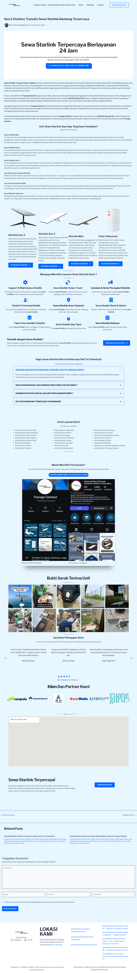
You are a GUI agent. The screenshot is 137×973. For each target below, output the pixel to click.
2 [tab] (58, 714)
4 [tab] (62, 714)
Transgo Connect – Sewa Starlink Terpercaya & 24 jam (54, 5)
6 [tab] (66, 714)
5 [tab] (64, 714)
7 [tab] (68, 714)
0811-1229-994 (56, 945)
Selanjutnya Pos (130, 815)
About (81, 5)
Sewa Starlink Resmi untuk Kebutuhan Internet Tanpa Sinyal (98, 836)
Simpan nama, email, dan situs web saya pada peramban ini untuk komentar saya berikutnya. (39, 902)
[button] (119, 5)
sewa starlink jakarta (37, 839)
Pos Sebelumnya (7, 815)
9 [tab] (73, 714)
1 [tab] (56, 714)
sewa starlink (25, 839)
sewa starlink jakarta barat (53, 839)
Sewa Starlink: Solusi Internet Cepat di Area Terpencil (29, 836)
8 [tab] (71, 714)
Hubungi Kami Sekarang (115, 343)
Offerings (90, 5)
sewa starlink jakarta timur (47, 841)
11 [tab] (77, 714)
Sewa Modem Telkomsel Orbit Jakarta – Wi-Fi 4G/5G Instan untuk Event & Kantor (113, 941)
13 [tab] (81, 714)
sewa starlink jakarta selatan (28, 841)
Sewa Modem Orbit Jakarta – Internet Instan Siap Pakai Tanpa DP (115, 956)
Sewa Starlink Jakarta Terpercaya (84, 945)
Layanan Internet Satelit (12, 839)
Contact (100, 5)
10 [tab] (75, 714)
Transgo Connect (79, 57)
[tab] (68, 373)
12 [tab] (79, 714)
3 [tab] (60, 714)
